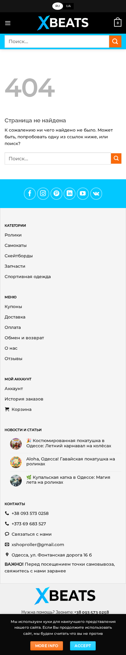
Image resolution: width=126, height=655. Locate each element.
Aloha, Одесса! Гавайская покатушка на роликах (70, 461)
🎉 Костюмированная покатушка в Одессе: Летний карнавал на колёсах (68, 443)
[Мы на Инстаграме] (43, 194)
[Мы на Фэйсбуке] (30, 194)
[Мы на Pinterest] (56, 194)
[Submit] (115, 41)
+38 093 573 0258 (91, 612)
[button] (8, 23)
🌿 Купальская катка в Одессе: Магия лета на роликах (68, 480)
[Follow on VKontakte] (96, 194)
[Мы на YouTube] (83, 194)
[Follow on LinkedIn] (70, 194)
